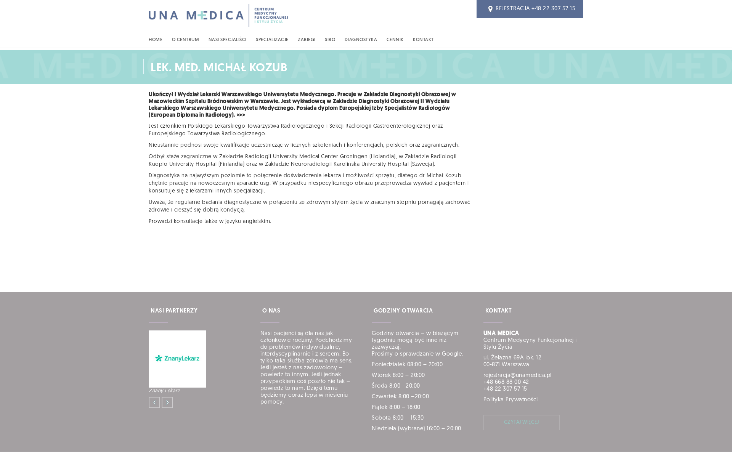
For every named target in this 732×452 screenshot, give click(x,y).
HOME (155, 40)
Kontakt (423, 40)
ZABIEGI (307, 40)
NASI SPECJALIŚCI (228, 40)
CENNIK (395, 40)
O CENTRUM (185, 40)
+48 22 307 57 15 (553, 9)
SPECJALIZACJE (272, 40)
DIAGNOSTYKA (361, 40)
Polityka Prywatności (510, 400)
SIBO (330, 40)
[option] (198, 362)
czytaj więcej (521, 422)
